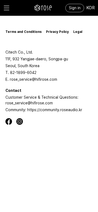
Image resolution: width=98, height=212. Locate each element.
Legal (77, 32)
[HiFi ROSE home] (43, 8)
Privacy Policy (57, 32)
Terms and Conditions (23, 32)
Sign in (75, 8)
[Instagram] (21, 121)
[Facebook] (10, 121)
